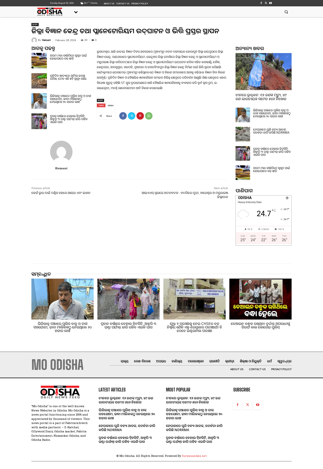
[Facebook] (261, 3)
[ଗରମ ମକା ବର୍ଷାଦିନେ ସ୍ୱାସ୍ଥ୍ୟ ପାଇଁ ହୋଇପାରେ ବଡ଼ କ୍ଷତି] (39, 60)
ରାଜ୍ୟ (35, 24)
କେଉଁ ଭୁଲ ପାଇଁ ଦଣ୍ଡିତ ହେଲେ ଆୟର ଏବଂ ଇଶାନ (60, 193)
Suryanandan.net (194, 456)
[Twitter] (266, 3)
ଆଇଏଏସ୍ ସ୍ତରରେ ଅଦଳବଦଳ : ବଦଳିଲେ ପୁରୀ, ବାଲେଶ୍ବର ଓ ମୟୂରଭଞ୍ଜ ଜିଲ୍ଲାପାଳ (185, 195)
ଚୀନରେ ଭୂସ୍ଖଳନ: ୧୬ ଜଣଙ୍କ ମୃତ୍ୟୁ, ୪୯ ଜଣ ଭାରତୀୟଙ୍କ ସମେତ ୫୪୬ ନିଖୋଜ (261, 96)
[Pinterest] (140, 116)
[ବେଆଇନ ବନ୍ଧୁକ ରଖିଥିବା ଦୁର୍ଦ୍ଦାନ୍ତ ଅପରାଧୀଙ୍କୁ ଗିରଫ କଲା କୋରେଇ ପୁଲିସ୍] (260, 299)
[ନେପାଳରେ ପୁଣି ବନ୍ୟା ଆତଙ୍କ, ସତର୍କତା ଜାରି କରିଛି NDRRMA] (243, 134)
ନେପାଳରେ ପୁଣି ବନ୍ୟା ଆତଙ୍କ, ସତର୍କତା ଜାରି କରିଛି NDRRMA (271, 131)
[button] (286, 11)
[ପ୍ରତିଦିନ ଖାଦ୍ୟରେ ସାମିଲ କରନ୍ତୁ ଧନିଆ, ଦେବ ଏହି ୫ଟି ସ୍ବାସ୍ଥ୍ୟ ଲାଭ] (39, 81)
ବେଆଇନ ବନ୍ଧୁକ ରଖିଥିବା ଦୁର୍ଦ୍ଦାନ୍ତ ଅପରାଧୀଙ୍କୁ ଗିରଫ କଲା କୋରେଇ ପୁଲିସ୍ (260, 325)
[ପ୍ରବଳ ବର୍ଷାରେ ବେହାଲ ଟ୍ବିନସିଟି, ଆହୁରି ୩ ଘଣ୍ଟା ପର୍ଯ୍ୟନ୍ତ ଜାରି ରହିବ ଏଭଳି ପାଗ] (39, 121)
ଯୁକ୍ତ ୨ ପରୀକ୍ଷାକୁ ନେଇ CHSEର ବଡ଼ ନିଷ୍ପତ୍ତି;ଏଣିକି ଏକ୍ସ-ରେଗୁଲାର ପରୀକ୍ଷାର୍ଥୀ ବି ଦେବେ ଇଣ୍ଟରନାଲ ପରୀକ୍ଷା (194, 327)
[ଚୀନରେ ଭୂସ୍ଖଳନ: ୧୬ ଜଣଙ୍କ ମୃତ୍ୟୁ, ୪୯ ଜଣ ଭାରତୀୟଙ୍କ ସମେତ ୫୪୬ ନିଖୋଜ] (264, 71)
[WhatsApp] (149, 116)
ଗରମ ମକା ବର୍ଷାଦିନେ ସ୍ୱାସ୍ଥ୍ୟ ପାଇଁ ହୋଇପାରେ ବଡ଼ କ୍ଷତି (68, 57)
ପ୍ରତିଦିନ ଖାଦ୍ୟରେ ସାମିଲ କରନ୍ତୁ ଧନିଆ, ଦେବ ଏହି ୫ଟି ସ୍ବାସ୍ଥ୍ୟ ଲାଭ (68, 77)
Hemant (46, 40)
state (110, 105)
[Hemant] (34, 40)
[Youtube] (270, 3)
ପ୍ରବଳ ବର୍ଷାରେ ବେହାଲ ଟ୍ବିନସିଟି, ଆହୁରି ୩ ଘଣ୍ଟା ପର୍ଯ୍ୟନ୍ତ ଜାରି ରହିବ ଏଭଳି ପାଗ (68, 119)
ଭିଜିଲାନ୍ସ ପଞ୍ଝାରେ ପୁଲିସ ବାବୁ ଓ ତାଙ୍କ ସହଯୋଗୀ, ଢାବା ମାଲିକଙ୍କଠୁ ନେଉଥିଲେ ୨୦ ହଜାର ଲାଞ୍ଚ (70, 99)
